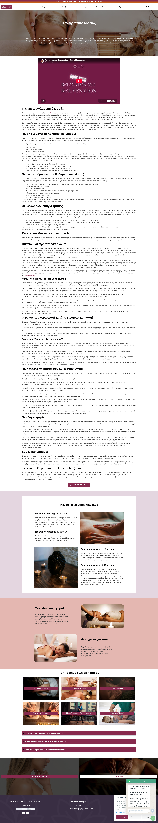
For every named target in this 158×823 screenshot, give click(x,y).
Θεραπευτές (82, 7)
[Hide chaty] (152, 818)
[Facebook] (27, 813)
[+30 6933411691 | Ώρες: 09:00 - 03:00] (55, 810)
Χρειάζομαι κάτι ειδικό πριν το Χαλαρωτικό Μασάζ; (46, 741)
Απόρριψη (148, 817)
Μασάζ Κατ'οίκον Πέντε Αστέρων (25, 801)
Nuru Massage (117, 688)
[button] (79, 733)
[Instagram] (23, 813)
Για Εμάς (78, 805)
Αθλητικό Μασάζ (117, 713)
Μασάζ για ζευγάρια (41, 713)
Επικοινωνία (99, 7)
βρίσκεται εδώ (30, 275)
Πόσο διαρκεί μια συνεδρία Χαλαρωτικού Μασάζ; (45, 750)
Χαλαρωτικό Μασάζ (78, 688)
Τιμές (43, 7)
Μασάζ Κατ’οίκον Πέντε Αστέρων (79, 713)
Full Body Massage (41, 688)
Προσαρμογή (135, 817)
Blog (134, 7)
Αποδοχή (122, 817)
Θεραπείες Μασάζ (60, 7)
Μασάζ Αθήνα (118, 7)
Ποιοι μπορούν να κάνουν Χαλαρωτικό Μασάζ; (44, 733)
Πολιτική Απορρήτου (122, 812)
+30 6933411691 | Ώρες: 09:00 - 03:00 (79, 809)
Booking (148, 7)
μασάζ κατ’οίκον (52, 113)
